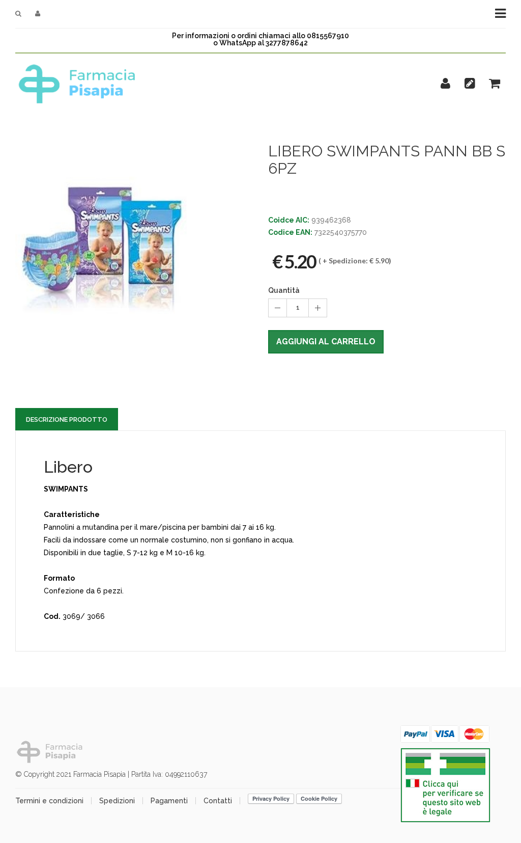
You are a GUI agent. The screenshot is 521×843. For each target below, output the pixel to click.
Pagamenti (169, 800)
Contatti (218, 800)
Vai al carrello (444, 80)
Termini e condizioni (49, 800)
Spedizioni (117, 800)
